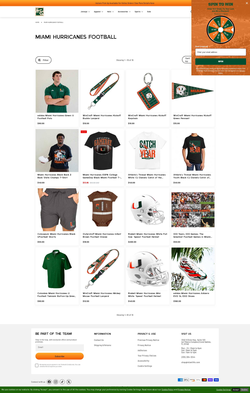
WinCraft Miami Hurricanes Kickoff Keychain (147, 117)
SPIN (220, 62)
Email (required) (201, 46)
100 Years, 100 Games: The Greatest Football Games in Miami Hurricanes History (192, 235)
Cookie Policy (167, 390)
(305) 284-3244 (188, 357)
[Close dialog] (247, 3)
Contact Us (99, 340)
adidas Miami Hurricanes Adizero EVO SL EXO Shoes (191, 294)
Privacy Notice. (184, 390)
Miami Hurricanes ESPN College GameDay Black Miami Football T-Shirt (101, 176)
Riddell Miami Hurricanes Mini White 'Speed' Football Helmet (144, 294)
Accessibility (143, 361)
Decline (244, 390)
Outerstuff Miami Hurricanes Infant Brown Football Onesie (102, 235)
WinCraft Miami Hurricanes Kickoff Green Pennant (192, 117)
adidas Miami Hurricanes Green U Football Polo (56, 117)
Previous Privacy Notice (148, 340)
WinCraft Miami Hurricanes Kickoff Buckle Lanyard (102, 117)
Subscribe (59, 356)
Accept (236, 390)
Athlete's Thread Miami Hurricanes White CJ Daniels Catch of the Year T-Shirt (147, 176)
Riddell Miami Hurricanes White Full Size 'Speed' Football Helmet (147, 235)
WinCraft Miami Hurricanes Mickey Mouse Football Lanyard (101, 294)
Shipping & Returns (102, 345)
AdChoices (142, 350)
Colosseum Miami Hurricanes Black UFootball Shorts (56, 235)
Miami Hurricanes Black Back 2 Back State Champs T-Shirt (54, 176)
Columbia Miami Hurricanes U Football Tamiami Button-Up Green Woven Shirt (57, 295)
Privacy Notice (144, 345)
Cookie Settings (145, 366)
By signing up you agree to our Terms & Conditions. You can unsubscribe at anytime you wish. (60, 365)
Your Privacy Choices (147, 355)
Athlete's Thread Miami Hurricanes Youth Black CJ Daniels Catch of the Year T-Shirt (192, 176)
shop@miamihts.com (190, 362)
